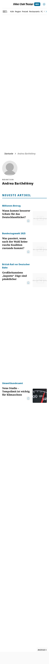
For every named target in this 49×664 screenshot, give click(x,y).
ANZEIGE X (42, 650)
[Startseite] (23, 4)
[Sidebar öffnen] (5, 11)
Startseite (8, 153)
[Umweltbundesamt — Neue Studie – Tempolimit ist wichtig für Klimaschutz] (40, 392)
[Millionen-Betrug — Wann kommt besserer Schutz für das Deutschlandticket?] (40, 214)
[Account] (44, 4)
